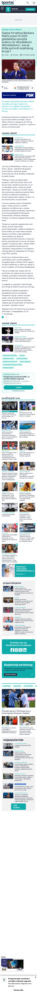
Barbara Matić (8, 358)
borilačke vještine (10, 355)
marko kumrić (8, 367)
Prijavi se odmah (10, 674)
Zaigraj (18, 387)
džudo (22, 355)
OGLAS (18, 20)
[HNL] (18, 570)
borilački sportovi (10, 361)
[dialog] (18, 984)
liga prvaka (28, 686)
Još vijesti (16, 806)
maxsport (6, 686)
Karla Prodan (25, 361)
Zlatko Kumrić (22, 358)
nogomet (17, 686)
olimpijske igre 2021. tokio (12, 364)
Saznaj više (18, 990)
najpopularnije (13, 740)
